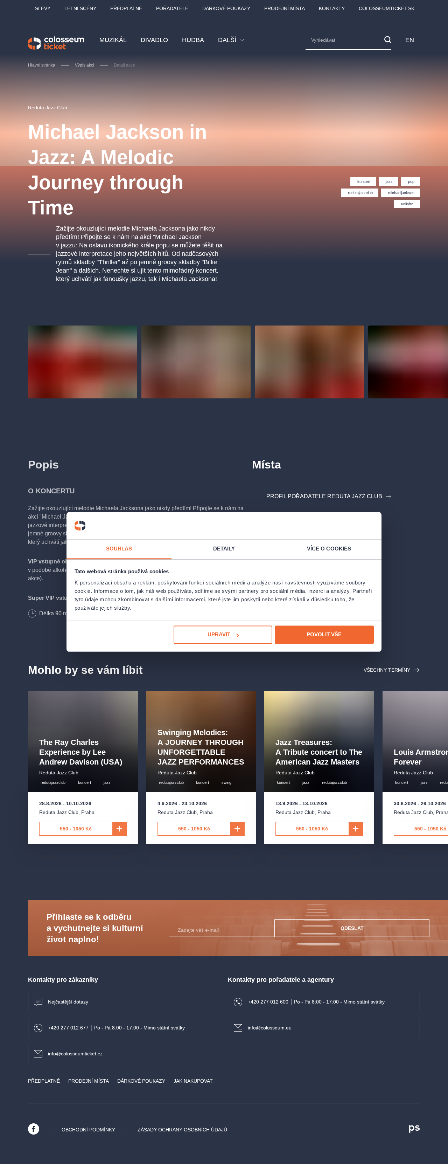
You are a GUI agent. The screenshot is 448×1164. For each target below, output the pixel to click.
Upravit (219, 635)
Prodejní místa (284, 8)
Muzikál (113, 39)
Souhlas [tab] (119, 549)
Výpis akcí (84, 65)
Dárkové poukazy (226, 8)
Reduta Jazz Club (47, 107)
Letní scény (80, 8)
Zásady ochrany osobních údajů (182, 1129)
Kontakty (332, 8)
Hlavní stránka (41, 65)
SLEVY (42, 8)
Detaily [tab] (224, 549)
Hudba (193, 39)
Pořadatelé (172, 8)
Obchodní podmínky (88, 1129)
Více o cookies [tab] (329, 549)
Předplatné (126, 8)
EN (409, 39)
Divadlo (154, 39)
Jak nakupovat (193, 1081)
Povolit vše (324, 635)
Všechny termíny (387, 670)
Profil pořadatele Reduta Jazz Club (324, 496)
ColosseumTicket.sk (386, 8)
